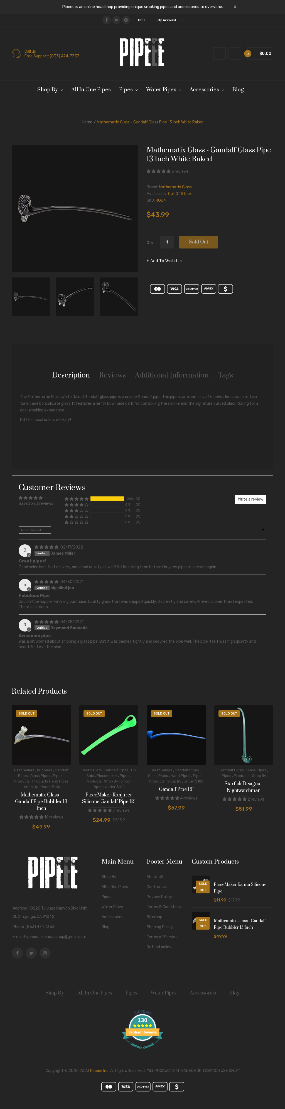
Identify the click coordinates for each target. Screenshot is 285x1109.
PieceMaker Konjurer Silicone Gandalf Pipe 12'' (109, 798)
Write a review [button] (250, 499)
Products (22, 781)
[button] (159, 171)
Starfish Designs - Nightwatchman (244, 787)
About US (155, 876)
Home (87, 122)
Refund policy (159, 947)
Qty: (150, 242)
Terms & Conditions (164, 907)
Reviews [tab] (112, 375)
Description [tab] (71, 375)
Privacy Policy (159, 896)
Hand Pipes (180, 776)
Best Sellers (24, 770)
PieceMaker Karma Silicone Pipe (240, 888)
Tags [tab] (225, 375)
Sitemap (154, 917)
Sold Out (198, 242)
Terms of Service (162, 937)
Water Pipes (112, 907)
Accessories (112, 917)
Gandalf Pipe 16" (176, 789)
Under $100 (50, 787)
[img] (47, 547)
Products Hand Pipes (50, 781)
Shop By (31, 787)
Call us (30, 51)
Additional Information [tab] (172, 375)
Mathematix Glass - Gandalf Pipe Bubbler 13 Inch (41, 801)
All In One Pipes (115, 886)
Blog (105, 927)
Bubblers (44, 770)
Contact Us (157, 886)
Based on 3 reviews (36, 503)
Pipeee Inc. (99, 1070)
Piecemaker (107, 776)
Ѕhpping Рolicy (160, 927)
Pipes (58, 776)
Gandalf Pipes (116, 770)
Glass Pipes (40, 776)
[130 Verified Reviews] (142, 1051)
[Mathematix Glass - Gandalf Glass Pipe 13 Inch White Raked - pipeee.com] (31, 296)
